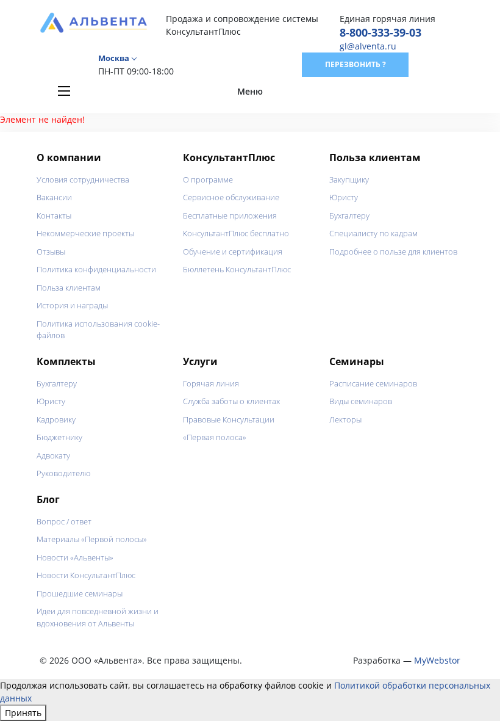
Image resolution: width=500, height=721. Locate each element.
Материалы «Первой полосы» (92, 539)
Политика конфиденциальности (96, 269)
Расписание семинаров (373, 383)
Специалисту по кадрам (373, 233)
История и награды (72, 305)
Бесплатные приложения (230, 215)
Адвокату (53, 455)
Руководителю (63, 473)
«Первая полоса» (214, 437)
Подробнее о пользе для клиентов (393, 251)
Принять (23, 713)
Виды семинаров (360, 401)
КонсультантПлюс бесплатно (236, 233)
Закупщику (349, 179)
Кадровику (56, 419)
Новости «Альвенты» (75, 557)
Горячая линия (211, 383)
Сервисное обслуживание (231, 197)
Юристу (343, 197)
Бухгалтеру (349, 215)
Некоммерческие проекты (85, 233)
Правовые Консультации (228, 419)
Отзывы (51, 251)
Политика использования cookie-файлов (98, 329)
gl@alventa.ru (368, 46)
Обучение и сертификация (232, 251)
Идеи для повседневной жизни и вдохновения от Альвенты (98, 617)
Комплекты (66, 361)
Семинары (356, 361)
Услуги (200, 361)
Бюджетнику (59, 437)
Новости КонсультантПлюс (86, 575)
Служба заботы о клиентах (231, 401)
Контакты (54, 215)
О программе (208, 179)
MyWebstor (437, 660)
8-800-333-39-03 (380, 32)
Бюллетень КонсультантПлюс (237, 269)
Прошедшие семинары (80, 593)
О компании (69, 157)
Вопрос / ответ (64, 521)
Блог (48, 499)
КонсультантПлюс (229, 157)
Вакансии (54, 197)
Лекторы (345, 419)
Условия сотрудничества (83, 179)
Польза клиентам (69, 287)
